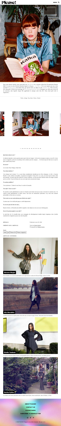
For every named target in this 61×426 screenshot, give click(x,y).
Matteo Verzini (41, 227)
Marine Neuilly (37, 225)
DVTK (44, 422)
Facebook (30, 418)
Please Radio (30, 410)
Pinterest (33, 418)
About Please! (30, 404)
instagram (27, 418)
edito (5, 232)
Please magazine (21, 232)
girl (8, 232)
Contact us (30, 407)
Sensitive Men (46, 88)
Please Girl (13, 232)
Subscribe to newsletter (30, 413)
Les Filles (37, 86)
